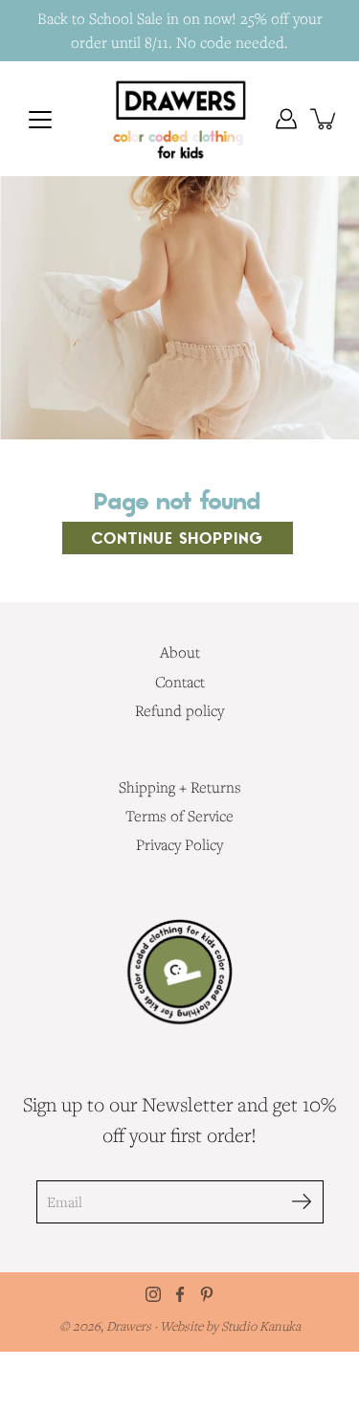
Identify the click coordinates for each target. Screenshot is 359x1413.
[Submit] (302, 1201)
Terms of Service (179, 815)
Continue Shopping (177, 538)
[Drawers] (179, 119)
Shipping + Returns (180, 786)
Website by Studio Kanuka (230, 1325)
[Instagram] (153, 1294)
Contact (180, 681)
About (180, 652)
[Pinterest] (206, 1294)
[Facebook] (180, 1294)
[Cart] (324, 118)
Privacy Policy (179, 844)
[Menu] (40, 120)
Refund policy (179, 710)
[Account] (286, 118)
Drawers (130, 1325)
